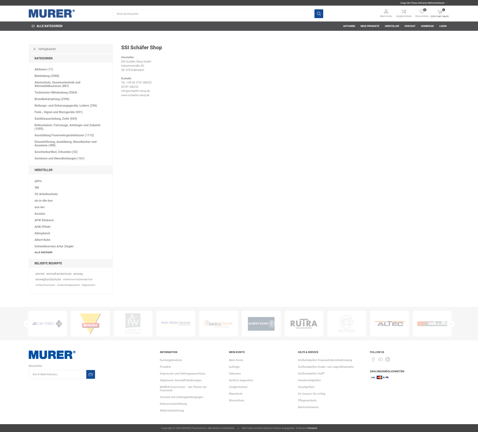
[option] (47, 324)
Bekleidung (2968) (47, 76)
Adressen (235, 373)
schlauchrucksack (45, 285)
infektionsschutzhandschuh (77, 279)
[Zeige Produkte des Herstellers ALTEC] (389, 324)
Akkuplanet (42, 233)
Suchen (318, 13)
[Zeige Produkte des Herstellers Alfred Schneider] (346, 324)
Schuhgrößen (306, 387)
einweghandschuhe (48, 279)
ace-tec (40, 207)
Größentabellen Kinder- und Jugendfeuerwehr (326, 367)
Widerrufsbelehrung (172, 410)
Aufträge (234, 367)
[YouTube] (381, 359)
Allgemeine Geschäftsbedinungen (180, 380)
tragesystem (88, 285)
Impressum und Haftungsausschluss (182, 373)
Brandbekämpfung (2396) (52, 99)
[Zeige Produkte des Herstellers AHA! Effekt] (175, 324)
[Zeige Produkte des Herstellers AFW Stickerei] (133, 324)
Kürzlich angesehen (241, 380)
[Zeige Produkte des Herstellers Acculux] (90, 324)
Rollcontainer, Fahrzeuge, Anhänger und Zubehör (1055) (68, 126)
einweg (78, 274)
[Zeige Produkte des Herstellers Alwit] (432, 324)
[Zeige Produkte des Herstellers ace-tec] (47, 324)
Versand (312, 428)
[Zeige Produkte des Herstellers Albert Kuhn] (261, 324)
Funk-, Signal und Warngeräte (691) (59, 112)
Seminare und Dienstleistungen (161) (60, 158)
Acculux (40, 213)
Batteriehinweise (308, 407)
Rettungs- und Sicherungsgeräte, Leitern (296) (66, 105)
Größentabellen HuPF (311, 373)
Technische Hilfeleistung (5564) (56, 92)
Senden (90, 374)
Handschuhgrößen (309, 380)
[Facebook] (373, 359)
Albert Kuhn (42, 240)
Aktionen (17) (44, 69)
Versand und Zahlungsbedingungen (181, 397)
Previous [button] (27, 323)
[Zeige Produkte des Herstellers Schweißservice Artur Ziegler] (304, 324)
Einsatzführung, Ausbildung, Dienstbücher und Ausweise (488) (66, 143)
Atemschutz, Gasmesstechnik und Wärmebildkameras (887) (57, 84)
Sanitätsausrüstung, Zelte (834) (56, 118)
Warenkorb (235, 393)
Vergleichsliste (404, 16)
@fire (38, 181)
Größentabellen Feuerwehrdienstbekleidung (325, 360)
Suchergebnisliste (171, 360)
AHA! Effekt (42, 227)
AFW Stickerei (44, 220)
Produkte (165, 367)
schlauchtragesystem (68, 285)
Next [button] (451, 323)
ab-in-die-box (44, 200)
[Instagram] (388, 359)
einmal (39, 274)
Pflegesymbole (307, 400)
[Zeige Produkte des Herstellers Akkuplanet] (218, 324)
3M (37, 187)
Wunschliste (236, 400)
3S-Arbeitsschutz (46, 194)
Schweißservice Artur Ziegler (54, 246)
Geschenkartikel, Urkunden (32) (56, 152)
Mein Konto (386, 16)
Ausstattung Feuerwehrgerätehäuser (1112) (64, 135)
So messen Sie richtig (311, 393)
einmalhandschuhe (59, 274)
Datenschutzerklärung (173, 403)
